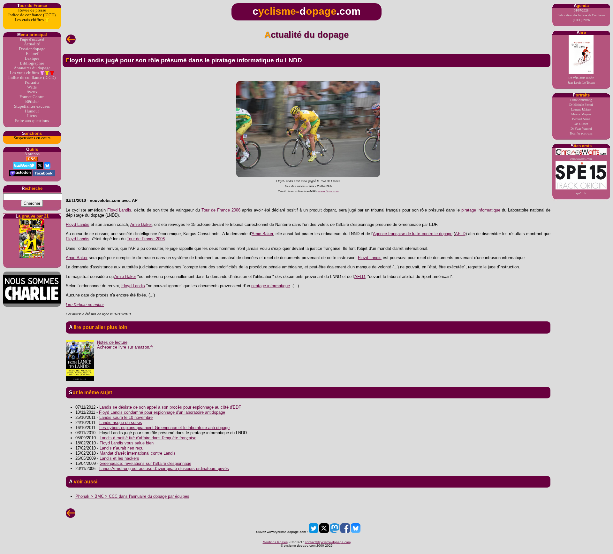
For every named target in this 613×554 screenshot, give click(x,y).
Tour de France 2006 (220, 210)
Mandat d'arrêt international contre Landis (138, 453)
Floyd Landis (119, 210)
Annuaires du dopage (32, 68)
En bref (32, 53)
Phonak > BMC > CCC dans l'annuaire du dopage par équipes (132, 496)
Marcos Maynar (581, 114)
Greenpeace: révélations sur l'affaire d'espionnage (145, 463)
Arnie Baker (141, 224)
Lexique (32, 58)
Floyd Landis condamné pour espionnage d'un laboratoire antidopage (162, 412)
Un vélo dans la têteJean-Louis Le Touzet (581, 80)
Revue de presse (32, 10)
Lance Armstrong (581, 100)
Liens (32, 116)
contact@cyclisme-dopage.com (328, 542)
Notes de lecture (112, 342)
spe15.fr (581, 193)
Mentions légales (275, 542)
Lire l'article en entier (85, 304)
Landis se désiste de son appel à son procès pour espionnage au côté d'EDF (170, 407)
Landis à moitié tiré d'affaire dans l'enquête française (148, 437)
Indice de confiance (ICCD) (32, 15)
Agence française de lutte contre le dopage (412, 233)
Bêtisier (32, 101)
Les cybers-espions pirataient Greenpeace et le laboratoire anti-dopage (164, 427)
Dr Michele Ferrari (581, 104)
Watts (32, 87)
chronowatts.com (581, 159)
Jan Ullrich (581, 124)
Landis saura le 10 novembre (126, 417)
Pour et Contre (31, 97)
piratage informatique (480, 210)
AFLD (460, 233)
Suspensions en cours (32, 138)
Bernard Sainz (581, 119)
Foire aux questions (32, 121)
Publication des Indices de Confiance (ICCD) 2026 (581, 15)
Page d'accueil (32, 39)
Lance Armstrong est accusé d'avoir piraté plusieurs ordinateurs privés (164, 468)
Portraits (32, 82)
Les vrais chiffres (30, 20)
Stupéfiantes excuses (32, 106)
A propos (32, 154)
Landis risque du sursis (120, 422)
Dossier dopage (32, 49)
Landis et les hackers (119, 458)
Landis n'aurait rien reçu (121, 448)
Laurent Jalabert (581, 109)
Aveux (32, 92)
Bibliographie (32, 63)
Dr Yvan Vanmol (581, 128)
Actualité (32, 44)
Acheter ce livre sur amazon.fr (125, 347)
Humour (32, 111)
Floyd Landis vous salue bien (127, 443)
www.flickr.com (328, 191)
